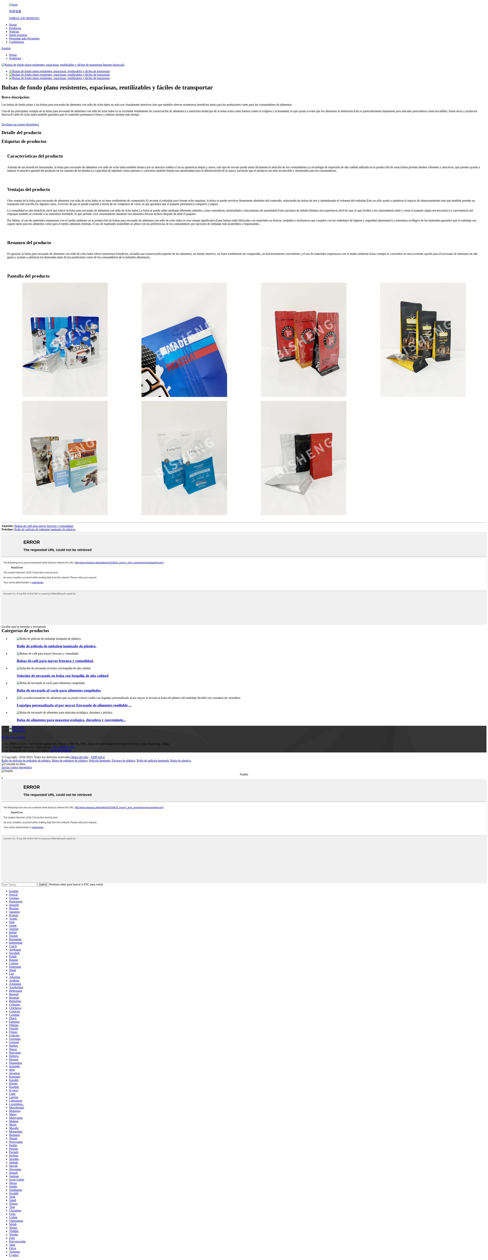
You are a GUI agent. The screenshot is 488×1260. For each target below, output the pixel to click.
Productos (15, 28)
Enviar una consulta (13, 737)
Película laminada (99, 760)
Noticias (14, 31)
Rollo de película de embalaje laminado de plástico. (45, 529)
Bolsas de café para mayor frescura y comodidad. (44, 526)
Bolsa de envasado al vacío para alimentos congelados (59, 690)
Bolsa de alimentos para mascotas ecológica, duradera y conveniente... (71, 720)
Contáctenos (16, 41)
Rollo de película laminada (153, 760)
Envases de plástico (123, 760)
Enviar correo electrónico (17, 767)
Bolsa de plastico (180, 760)
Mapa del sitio (79, 757)
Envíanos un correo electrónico (20, 124)
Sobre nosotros (18, 35)
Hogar (13, 24)
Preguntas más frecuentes (24, 38)
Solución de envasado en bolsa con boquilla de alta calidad (62, 676)
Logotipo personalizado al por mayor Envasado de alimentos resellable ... (74, 705)
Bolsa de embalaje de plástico (69, 760)
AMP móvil (98, 757)
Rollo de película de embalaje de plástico (26, 760)
